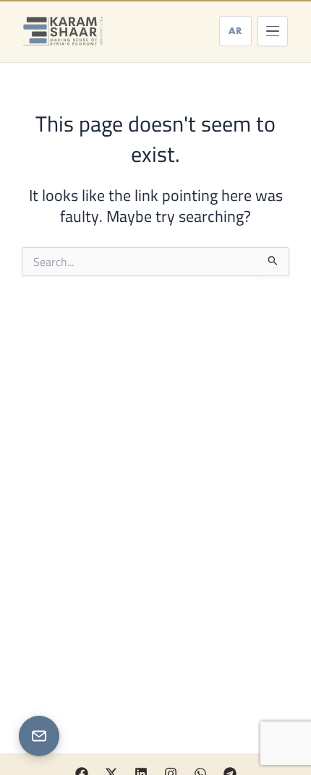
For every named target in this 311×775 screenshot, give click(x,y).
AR (235, 30)
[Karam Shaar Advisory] (63, 31)
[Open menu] (272, 31)
